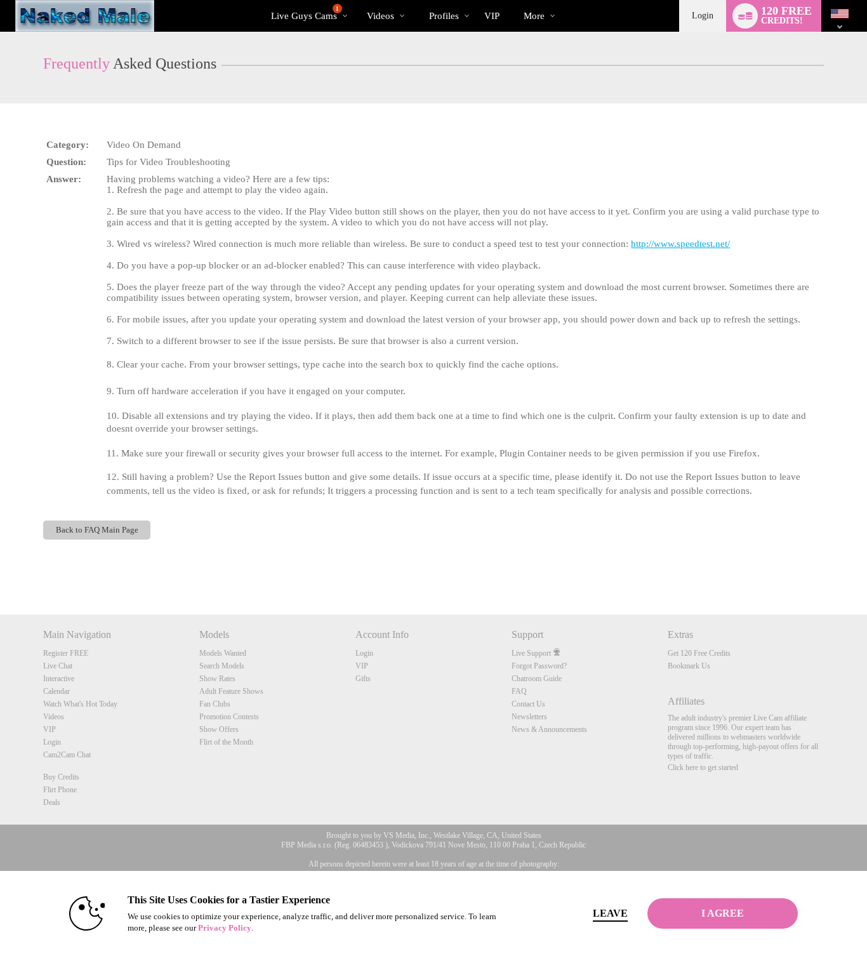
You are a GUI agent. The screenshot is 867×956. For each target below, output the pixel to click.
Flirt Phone (60, 789)
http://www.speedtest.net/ (680, 244)
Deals (51, 802)
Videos (380, 16)
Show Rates (217, 678)
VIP (492, 16)
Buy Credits (61, 777)
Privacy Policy (224, 928)
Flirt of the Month (226, 742)
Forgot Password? (539, 665)
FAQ (519, 691)
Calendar (56, 691)
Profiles (444, 16)
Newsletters (529, 716)
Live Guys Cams (305, 13)
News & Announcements (549, 729)
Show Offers (219, 729)
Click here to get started (703, 767)
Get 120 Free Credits (699, 653)
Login (702, 15)
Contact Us (528, 704)
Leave (610, 913)
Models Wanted (222, 653)
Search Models (221, 665)
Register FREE (65, 653)
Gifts (363, 678)
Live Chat (57, 665)
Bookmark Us (689, 665)
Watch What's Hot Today (80, 704)
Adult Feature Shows (231, 691)
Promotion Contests (229, 716)
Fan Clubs (214, 704)
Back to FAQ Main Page (97, 529)
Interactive (58, 678)
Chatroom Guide (537, 678)
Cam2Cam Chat (67, 754)
